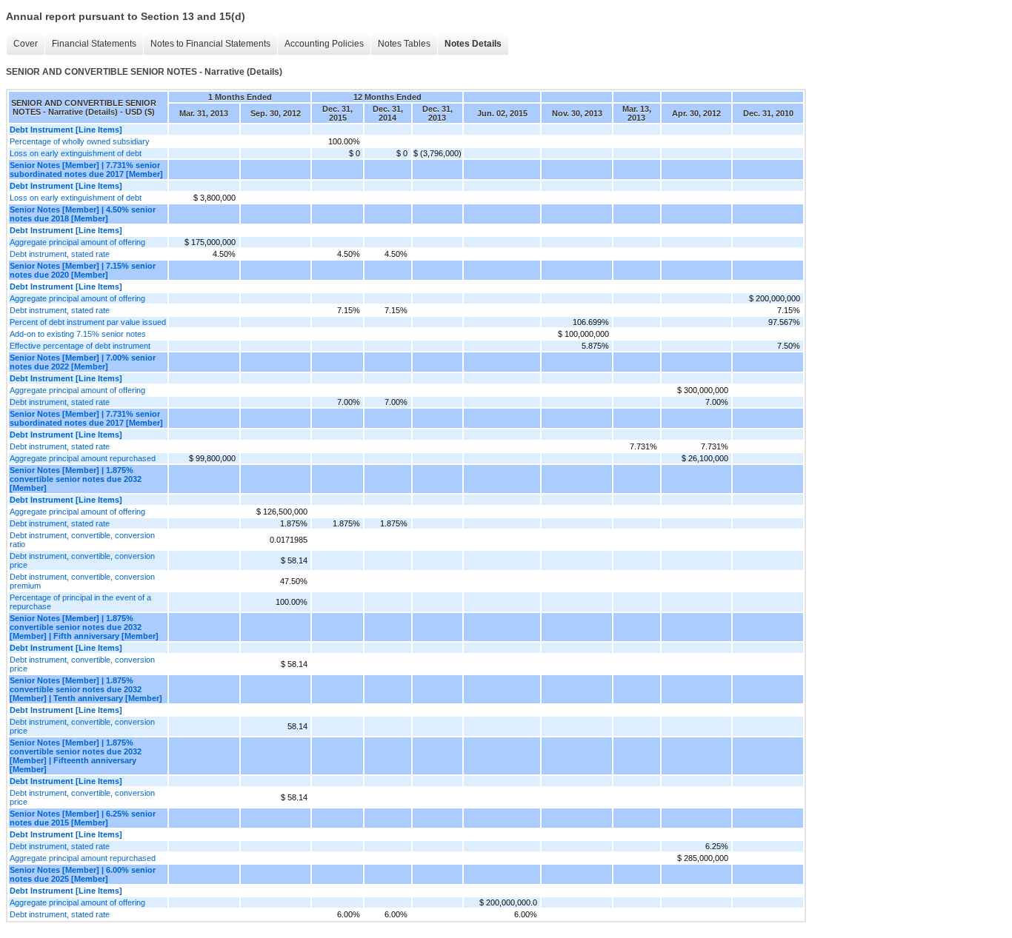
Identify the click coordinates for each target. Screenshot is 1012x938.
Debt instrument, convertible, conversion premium (82, 581)
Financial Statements (94, 43)
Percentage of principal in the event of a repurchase (80, 602)
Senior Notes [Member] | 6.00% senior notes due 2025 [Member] (83, 874)
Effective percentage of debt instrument (80, 345)
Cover (25, 43)
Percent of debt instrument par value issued (88, 322)
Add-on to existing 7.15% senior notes (78, 333)
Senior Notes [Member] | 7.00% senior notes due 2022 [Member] (83, 362)
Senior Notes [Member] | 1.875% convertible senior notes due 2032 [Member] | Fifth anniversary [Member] (84, 627)
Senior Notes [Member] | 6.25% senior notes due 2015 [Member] (83, 818)
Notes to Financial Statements (210, 43)
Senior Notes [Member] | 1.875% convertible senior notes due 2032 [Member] (76, 479)
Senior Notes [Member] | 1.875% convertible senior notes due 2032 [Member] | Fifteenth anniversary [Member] (76, 756)
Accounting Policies (324, 43)
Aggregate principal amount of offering (77, 242)
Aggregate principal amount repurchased (83, 458)
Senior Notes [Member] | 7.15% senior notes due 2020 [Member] (83, 270)
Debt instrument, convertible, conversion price (82, 560)
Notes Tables (404, 43)
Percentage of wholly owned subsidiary (80, 141)
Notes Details (473, 43)
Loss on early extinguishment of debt (76, 153)
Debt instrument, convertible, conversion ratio (82, 540)
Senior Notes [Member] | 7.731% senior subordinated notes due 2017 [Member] (86, 169)
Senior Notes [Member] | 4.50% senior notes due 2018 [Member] (83, 214)
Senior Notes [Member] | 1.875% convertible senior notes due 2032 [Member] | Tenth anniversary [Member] (86, 689)
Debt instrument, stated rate (60, 253)
